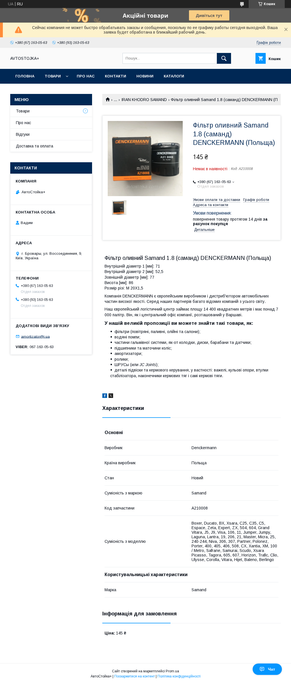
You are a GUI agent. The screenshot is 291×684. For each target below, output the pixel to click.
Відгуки (23, 134)
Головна (24, 76)
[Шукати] (224, 58)
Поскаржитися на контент (134, 676)
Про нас (86, 76)
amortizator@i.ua (35, 336)
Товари (53, 76)
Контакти (115, 76)
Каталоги (174, 76)
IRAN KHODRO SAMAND (144, 99)
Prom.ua (172, 671)
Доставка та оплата (34, 146)
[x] (111, 396)
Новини (144, 76)
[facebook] (104, 396)
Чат (271, 669)
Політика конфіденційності (179, 676)
